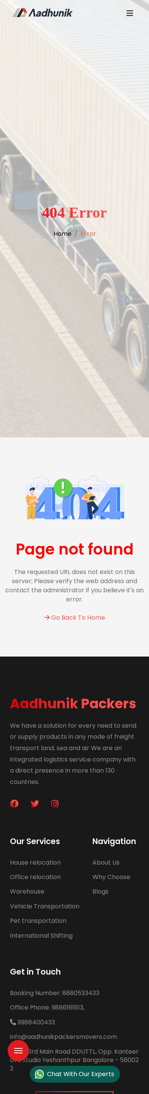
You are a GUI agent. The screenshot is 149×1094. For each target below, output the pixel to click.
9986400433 (35, 1022)
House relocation (35, 862)
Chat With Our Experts (80, 1074)
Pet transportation (38, 920)
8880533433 (54, 993)
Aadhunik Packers (73, 703)
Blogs (100, 891)
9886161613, (47, 1007)
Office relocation (35, 877)
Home (62, 233)
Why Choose (111, 877)
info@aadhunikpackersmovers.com (63, 1036)
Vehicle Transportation (44, 906)
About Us (106, 862)
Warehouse (27, 891)
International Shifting (41, 935)
